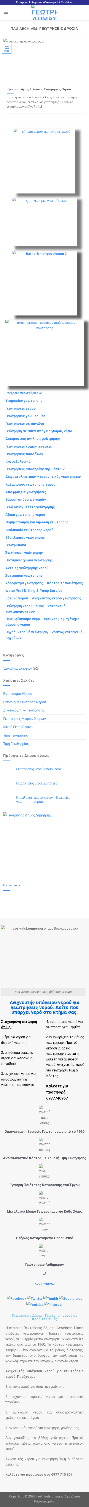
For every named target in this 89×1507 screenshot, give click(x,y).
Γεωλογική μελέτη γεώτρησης (30, 507)
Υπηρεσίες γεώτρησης (23, 401)
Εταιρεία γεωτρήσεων (23, 393)
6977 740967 (45, 1284)
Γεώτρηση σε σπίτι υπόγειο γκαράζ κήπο (38, 431)
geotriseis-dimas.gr (50, 1496)
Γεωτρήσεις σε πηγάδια (24, 424)
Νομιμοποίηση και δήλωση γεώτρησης (36, 522)
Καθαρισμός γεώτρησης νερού (30, 484)
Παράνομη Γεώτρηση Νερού (24, 702)
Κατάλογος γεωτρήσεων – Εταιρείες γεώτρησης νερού (43, 799)
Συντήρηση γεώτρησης (24, 576)
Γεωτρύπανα (15, 545)
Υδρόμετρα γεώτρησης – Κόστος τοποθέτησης (44, 583)
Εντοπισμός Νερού (17, 693)
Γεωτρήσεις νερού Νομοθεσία (38, 769)
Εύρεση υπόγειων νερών (25, 500)
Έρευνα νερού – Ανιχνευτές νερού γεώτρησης (43, 598)
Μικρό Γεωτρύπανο (18, 727)
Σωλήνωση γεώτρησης (24, 553)
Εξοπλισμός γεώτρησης (25, 538)
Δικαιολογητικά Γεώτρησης (23, 710)
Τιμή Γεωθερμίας (16, 744)
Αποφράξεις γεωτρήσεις (25, 492)
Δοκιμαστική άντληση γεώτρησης (32, 439)
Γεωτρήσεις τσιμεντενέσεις (28, 446)
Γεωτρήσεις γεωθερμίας (25, 416)
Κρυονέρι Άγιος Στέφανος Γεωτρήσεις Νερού (39, 89)
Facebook (12, 885)
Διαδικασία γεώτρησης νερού (29, 530)
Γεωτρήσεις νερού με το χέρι (37, 783)
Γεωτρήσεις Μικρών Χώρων (24, 718)
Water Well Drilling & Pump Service (33, 591)
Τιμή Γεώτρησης (15, 735)
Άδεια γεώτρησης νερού (25, 515)
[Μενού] (5, 12)
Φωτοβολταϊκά (17, 462)
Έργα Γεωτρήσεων (17, 668)
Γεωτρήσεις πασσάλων (24, 454)
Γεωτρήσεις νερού (20, 408)
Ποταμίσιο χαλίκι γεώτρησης (29, 560)
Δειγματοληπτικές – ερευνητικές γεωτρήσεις (43, 477)
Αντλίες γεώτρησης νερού (27, 568)
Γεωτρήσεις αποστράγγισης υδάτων (35, 469)
